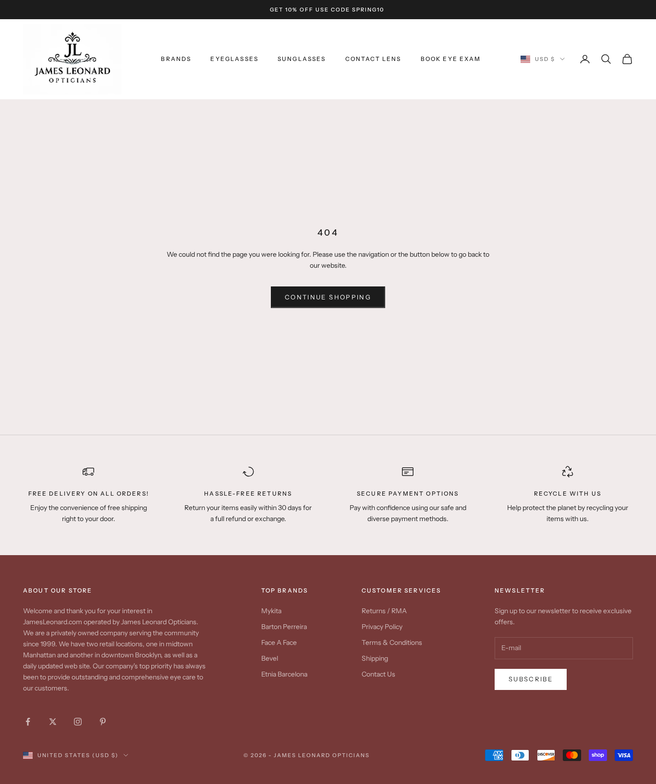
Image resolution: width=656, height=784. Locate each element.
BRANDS (176, 58)
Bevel (269, 658)
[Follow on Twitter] (53, 721)
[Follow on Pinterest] (103, 721)
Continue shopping (328, 297)
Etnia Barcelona (284, 674)
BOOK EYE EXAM (451, 58)
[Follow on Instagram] (78, 721)
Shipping (375, 658)
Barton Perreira (284, 626)
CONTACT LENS (373, 58)
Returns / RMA (384, 610)
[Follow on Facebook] (28, 721)
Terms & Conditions (392, 642)
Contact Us (378, 674)
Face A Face (279, 642)
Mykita (271, 610)
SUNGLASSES (302, 58)
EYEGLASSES (234, 58)
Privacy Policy (382, 626)
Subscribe (531, 679)
